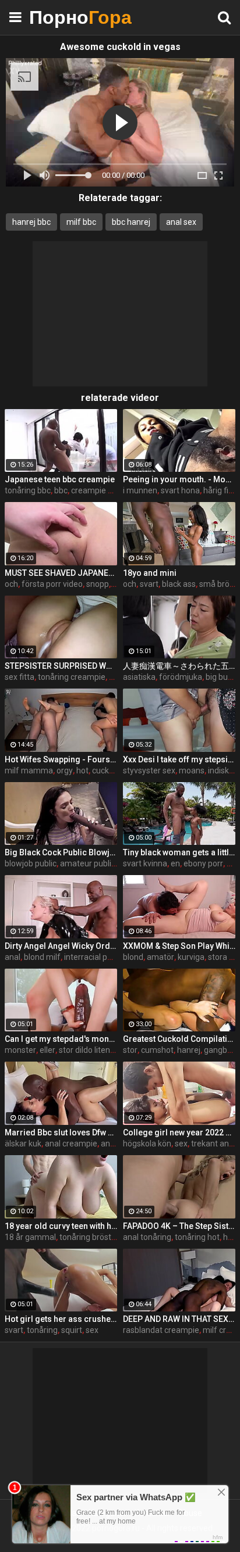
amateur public (87, 863)
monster (20, 1050)
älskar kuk (23, 1143)
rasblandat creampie (161, 1330)
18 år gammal (30, 1237)
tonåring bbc (28, 490)
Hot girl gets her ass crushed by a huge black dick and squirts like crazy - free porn (61, 1319)
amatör (160, 957)
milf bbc (81, 222)
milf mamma (29, 770)
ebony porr (203, 863)
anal (12, 957)
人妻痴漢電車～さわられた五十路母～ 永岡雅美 (179, 666)
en (175, 863)
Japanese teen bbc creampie (60, 479)
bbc (61, 490)
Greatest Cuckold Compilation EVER (179, 1039)
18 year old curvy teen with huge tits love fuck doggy (61, 1226)
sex (181, 1143)
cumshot (157, 1050)
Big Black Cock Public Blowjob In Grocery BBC (61, 852)
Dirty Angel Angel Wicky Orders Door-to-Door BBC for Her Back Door (61, 946)
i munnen (140, 490)
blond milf (42, 957)
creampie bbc (96, 490)
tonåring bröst (85, 1237)
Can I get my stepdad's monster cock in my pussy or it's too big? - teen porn (61, 1039)
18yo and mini (150, 573)
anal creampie (71, 1143)
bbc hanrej (131, 222)
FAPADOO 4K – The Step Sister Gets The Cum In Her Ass (179, 1226)
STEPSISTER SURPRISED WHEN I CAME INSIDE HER (61, 666)
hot (82, 770)
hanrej (188, 1050)
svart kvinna (145, 863)
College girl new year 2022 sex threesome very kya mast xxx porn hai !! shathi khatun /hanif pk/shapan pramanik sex (179, 1132)
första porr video (52, 584)
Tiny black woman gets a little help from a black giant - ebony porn (179, 852)
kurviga (191, 957)
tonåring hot (197, 1237)
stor (130, 1050)
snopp (97, 584)
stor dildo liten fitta (93, 1050)
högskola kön (147, 1143)
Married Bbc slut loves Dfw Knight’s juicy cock (61, 1132)
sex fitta (19, 677)
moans (191, 770)
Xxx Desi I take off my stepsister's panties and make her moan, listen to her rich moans (179, 759)
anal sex (181, 222)
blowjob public (31, 863)
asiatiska (139, 677)
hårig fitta (221, 490)
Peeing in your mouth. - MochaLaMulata (179, 479)
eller (47, 1050)
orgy (65, 770)
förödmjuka (180, 677)
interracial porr (91, 957)
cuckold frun (114, 770)
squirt (71, 1330)
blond (133, 957)
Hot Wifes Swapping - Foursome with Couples (61, 759)
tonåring (42, 1330)
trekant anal (213, 1143)
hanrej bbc (31, 222)
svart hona (180, 490)
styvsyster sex (149, 770)
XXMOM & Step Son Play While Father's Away (179, 946)
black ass (179, 584)
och (11, 584)
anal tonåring (147, 1237)
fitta (116, 677)
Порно (58, 17)
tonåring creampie (71, 677)
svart (149, 584)
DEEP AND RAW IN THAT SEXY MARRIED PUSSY (179, 1319)
